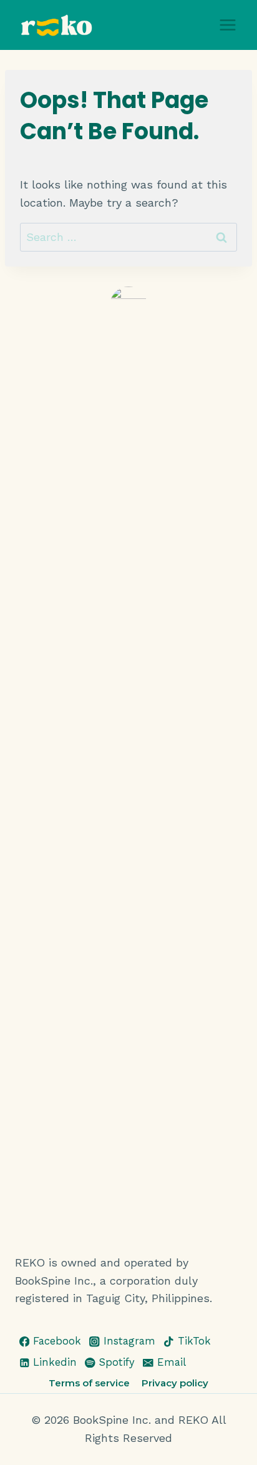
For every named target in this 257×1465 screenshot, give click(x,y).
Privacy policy (175, 1383)
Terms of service (89, 1383)
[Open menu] (227, 24)
